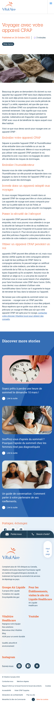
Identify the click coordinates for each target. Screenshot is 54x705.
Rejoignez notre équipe (11, 624)
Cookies (48, 686)
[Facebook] (5, 530)
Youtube (34, 616)
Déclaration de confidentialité (12, 695)
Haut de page (48, 551)
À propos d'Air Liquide (11, 591)
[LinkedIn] (21, 530)
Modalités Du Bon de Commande (13, 699)
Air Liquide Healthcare (33, 604)
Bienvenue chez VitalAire (12, 630)
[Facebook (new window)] (28, 666)
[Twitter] (13, 530)
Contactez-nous (7, 681)
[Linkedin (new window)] (19, 666)
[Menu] (51, 3)
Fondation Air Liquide (10, 594)
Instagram (8, 657)
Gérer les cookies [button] (42, 699)
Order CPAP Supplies (22, 690)
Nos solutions (7, 627)
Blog (4, 633)
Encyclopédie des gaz (10, 597)
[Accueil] (9, 7)
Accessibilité (6, 690)
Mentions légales (23, 681)
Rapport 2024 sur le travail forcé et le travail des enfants (22, 686)
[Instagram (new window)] (37, 666)
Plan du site (30, 695)
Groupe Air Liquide (13, 587)
